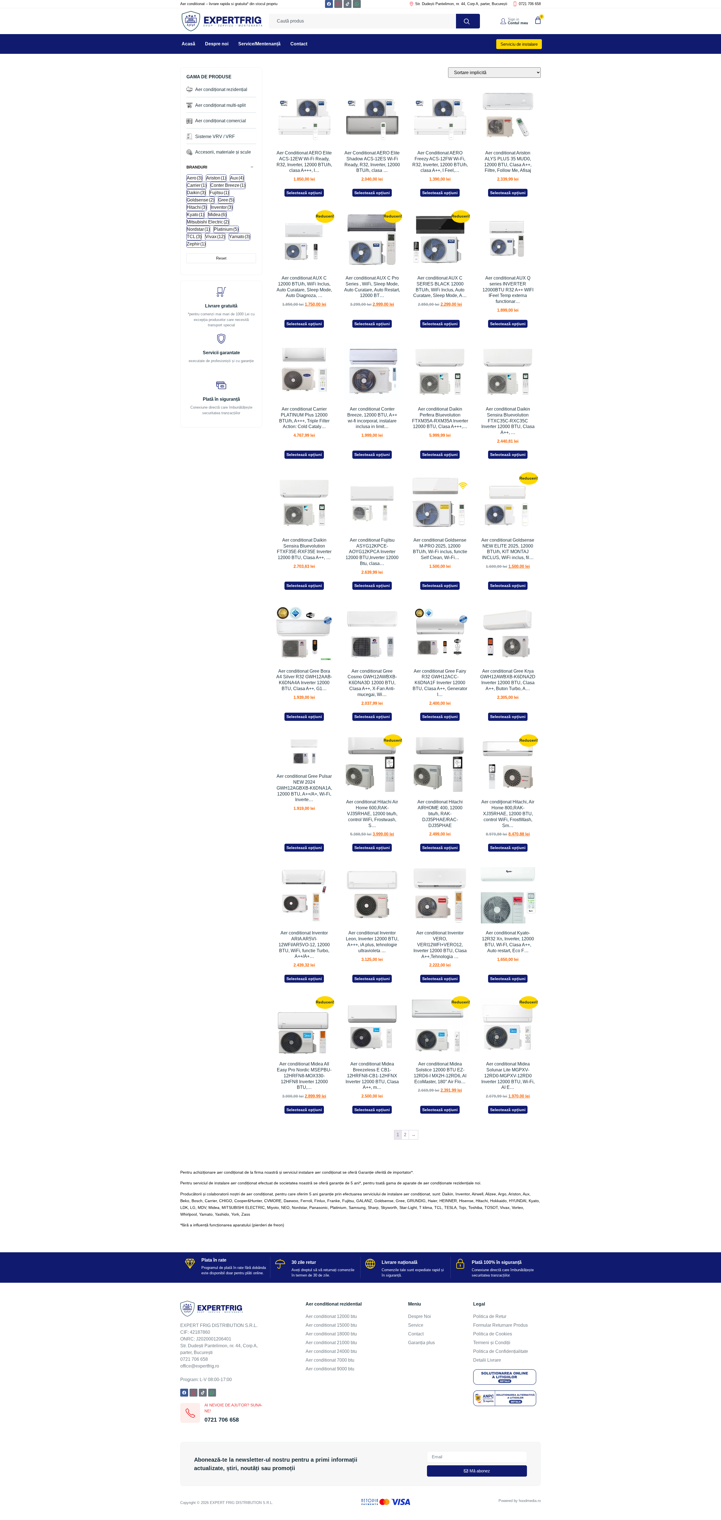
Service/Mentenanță (259, 43)
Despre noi (216, 43)
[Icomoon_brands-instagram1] (338, 4)
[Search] (468, 21)
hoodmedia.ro (530, 1501)
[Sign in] (503, 21)
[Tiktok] (347, 4)
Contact (298, 43)
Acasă (188, 43)
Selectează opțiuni (304, 192)
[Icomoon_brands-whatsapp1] (357, 4)
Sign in (513, 19)
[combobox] (362, 21)
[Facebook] (329, 4)
